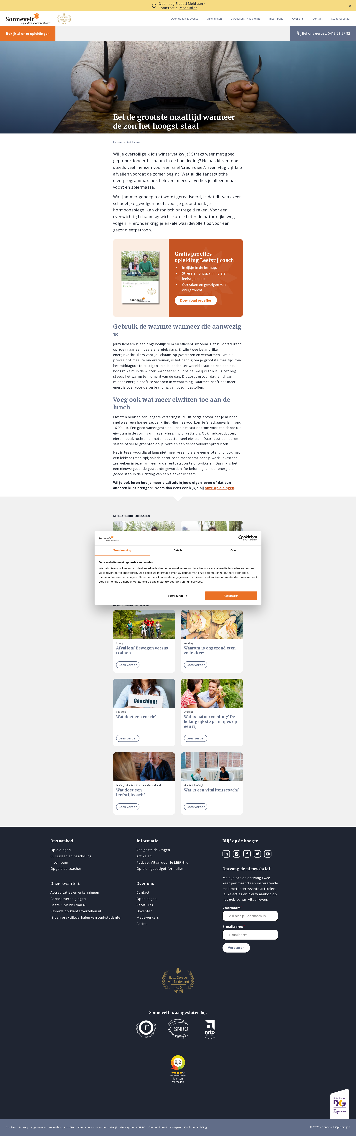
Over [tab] (233, 550)
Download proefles (196, 300)
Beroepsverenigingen (68, 898)
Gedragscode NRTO (133, 1127)
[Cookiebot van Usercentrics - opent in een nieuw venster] (241, 538)
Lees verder (128, 665)
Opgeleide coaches (66, 868)
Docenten (144, 911)
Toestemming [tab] (122, 550)
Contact (317, 18)
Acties (141, 923)
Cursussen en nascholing (70, 856)
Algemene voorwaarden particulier (52, 1127)
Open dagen (146, 898)
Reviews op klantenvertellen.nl (75, 911)
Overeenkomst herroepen (165, 1127)
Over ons (298, 18)
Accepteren (231, 595)
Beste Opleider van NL (69, 905)
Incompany (276, 18)
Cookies (11, 1127)
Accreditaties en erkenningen (74, 892)
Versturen (236, 947)
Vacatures (144, 905)
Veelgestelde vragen (153, 850)
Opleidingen (214, 18)
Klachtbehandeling (195, 1127)
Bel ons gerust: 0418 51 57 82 (326, 33)
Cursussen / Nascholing (245, 18)
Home (117, 142)
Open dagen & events (184, 18)
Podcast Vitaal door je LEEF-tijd (162, 862)
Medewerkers (147, 917)
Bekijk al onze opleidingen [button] (28, 33)
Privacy (23, 1127)
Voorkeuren (175, 595)
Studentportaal (340, 18)
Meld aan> (196, 3)
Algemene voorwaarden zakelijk (97, 1127)
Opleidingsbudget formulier (159, 868)
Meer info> (188, 8)
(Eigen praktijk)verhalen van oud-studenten (86, 917)
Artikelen (133, 142)
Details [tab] (178, 550)
